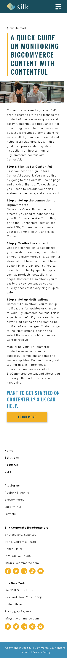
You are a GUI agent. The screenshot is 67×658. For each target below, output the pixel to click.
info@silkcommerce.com (22, 563)
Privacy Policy (42, 652)
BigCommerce (14, 499)
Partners (10, 513)
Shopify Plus (13, 506)
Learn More (27, 417)
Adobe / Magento (17, 492)
